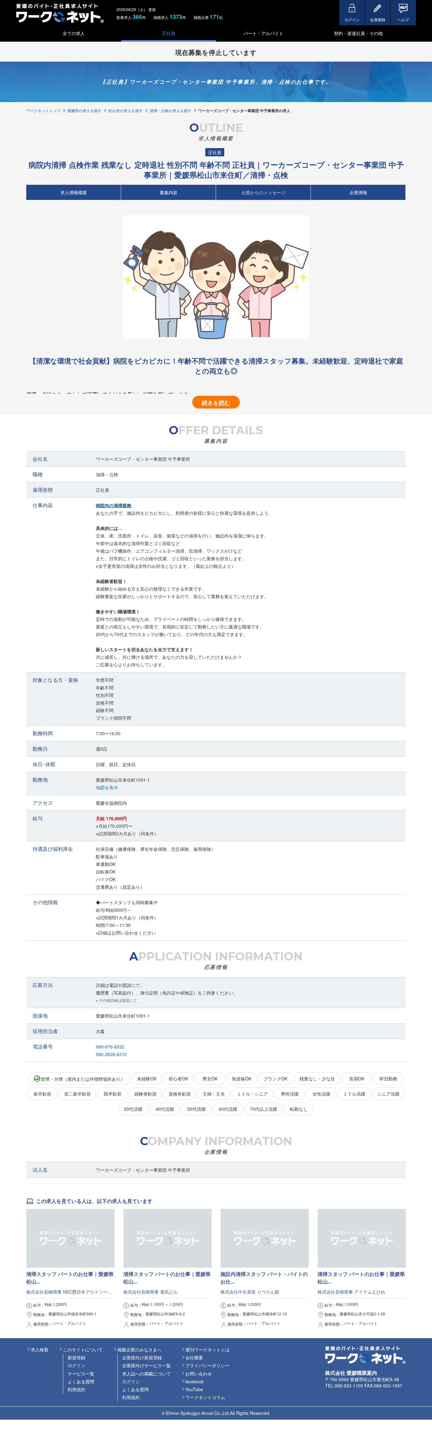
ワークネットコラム (205, 1397)
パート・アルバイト (263, 33)
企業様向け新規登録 (142, 1357)
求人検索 (39, 1349)
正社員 (168, 33)
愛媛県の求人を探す (84, 110)
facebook (194, 1381)
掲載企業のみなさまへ (139, 1349)
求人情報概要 (73, 192)
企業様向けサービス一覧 (146, 1365)
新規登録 (76, 1357)
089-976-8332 (110, 1046)
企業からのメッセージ (263, 192)
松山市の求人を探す (125, 110)
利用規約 (76, 1389)
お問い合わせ (198, 1373)
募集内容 (168, 192)
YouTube (194, 1389)
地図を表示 (107, 787)
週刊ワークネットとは (207, 1349)
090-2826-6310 (111, 1054)
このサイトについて (83, 1349)
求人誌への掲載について (146, 1373)
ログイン (76, 1365)
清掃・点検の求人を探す (170, 110)
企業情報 (358, 192)
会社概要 (194, 1357)
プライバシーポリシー (207, 1365)
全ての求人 (74, 33)
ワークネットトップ (43, 110)
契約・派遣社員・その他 (358, 33)
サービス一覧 (81, 1373)
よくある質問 (81, 1381)
